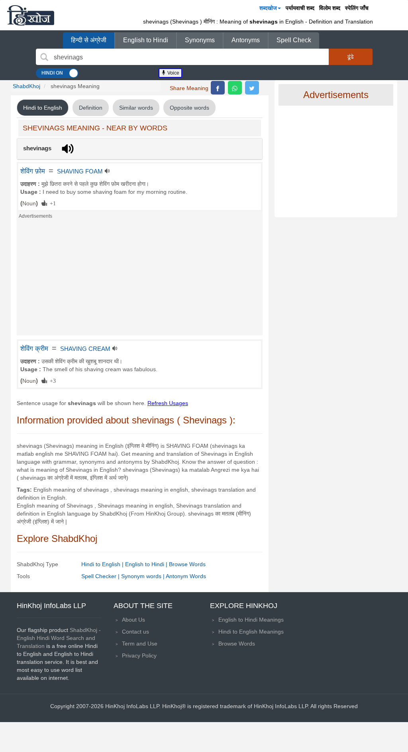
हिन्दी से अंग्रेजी (88, 40)
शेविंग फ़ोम (32, 171)
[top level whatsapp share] (235, 87)
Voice (172, 73)
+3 (51, 380)
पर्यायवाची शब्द (300, 8)
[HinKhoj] (31, 15)
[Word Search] (44, 57)
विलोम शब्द (329, 8)
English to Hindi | (147, 564)
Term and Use (139, 643)
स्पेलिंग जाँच (357, 8)
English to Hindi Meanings (251, 619)
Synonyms (200, 40)
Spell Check (294, 40)
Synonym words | (143, 576)
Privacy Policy (139, 655)
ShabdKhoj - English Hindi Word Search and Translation (59, 638)
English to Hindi (145, 40)
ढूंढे (350, 56)
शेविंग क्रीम (34, 348)
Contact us (135, 631)
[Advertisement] (140, 279)
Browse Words (187, 564)
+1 (51, 203)
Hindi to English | (103, 564)
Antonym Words (186, 576)
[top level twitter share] (252, 87)
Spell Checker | (101, 576)
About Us (133, 619)
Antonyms (245, 40)
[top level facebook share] (218, 87)
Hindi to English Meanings (251, 631)
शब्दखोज (268, 8)
